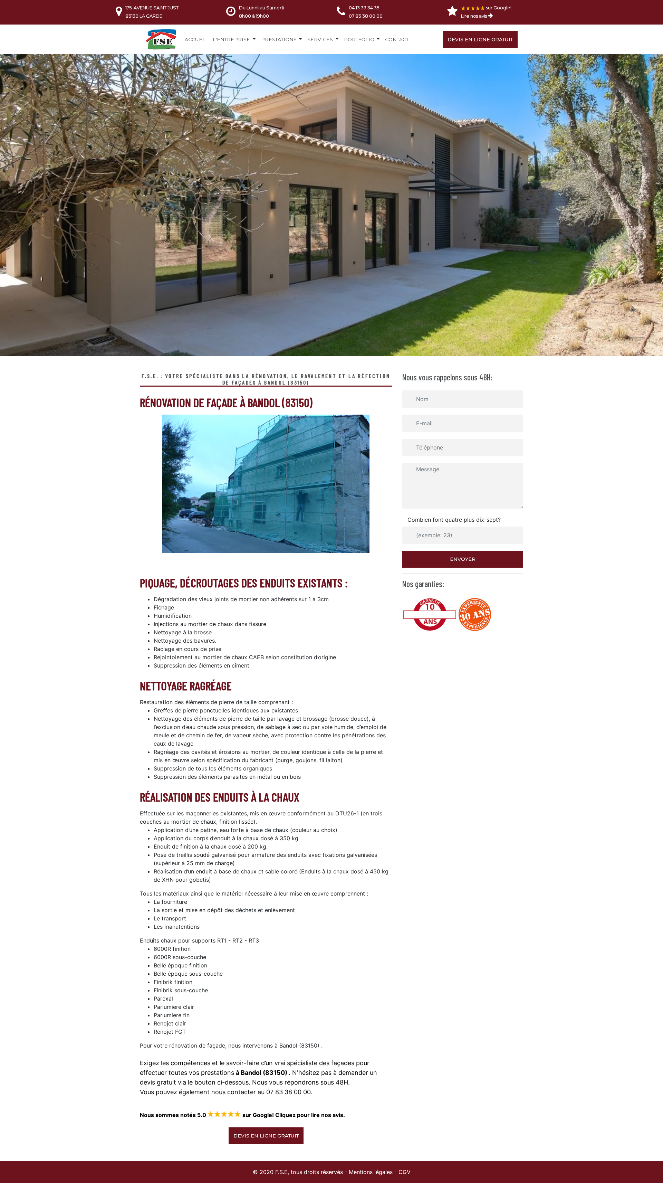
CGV (404, 1171)
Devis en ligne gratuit (480, 39)
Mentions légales (371, 1171)
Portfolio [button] (360, 39)
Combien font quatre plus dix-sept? (454, 519)
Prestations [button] (279, 39)
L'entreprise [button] (232, 39)
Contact (397, 39)
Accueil (196, 39)
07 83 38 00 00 (366, 16)
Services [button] (320, 39)
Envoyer (462, 559)
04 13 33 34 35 (364, 7)
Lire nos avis (474, 16)
